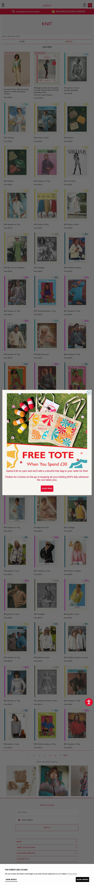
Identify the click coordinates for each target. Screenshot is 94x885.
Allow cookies (82, 879)
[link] (47, 430)
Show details (11, 879)
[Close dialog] (89, 393)
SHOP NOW (47, 489)
